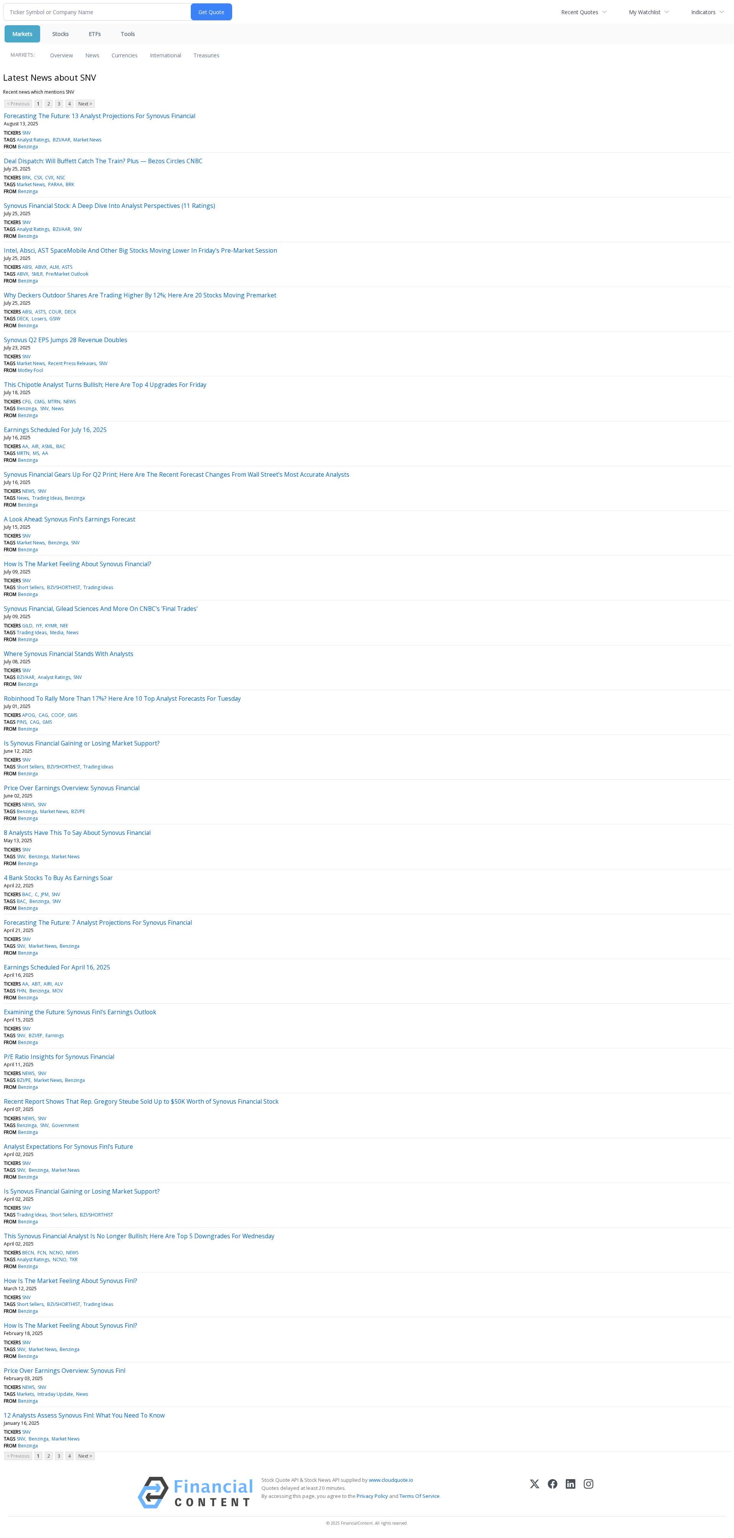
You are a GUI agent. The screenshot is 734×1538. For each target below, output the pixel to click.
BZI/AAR (61, 139)
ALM (54, 267)
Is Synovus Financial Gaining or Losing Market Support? (82, 743)
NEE (64, 625)
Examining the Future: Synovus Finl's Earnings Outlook (80, 1012)
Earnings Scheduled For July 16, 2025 (55, 430)
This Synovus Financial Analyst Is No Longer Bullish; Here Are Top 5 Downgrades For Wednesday (139, 1236)
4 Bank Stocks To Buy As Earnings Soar (58, 878)
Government (65, 1125)
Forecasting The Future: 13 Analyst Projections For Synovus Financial (99, 116)
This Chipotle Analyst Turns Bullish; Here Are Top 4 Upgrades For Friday (105, 384)
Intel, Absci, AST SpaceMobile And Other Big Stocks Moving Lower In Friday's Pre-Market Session (140, 250)
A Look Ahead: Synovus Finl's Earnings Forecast (69, 519)
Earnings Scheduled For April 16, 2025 (57, 967)
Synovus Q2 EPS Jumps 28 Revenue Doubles (65, 340)
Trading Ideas (47, 498)
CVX (49, 177)
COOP (58, 715)
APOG (28, 715)
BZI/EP (35, 1035)
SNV (26, 133)
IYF (39, 625)
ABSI (27, 267)
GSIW (54, 318)
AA (25, 446)
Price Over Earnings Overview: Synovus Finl (64, 1370)
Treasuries (206, 55)
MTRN (54, 401)
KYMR (51, 625)
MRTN (23, 453)
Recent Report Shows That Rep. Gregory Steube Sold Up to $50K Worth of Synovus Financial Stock (141, 1101)
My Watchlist (645, 12)
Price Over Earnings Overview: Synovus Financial (72, 788)
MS (36, 453)
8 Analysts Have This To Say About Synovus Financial (77, 832)
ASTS (67, 267)
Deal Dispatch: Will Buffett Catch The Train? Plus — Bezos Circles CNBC (103, 161)
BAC (60, 446)
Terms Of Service (419, 1496)
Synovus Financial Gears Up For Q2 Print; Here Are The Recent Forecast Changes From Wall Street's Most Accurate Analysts (176, 474)
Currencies (125, 55)
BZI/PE (78, 811)
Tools (128, 33)
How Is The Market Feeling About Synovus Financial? (77, 564)
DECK (70, 312)
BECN (28, 1252)
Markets (22, 33)
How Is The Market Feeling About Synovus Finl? (70, 1281)
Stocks (60, 33)
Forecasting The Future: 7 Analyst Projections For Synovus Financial (98, 922)
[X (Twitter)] (534, 1492)
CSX (38, 177)
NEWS (69, 401)
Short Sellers (30, 587)
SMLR (37, 274)
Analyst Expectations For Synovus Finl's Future (68, 1146)
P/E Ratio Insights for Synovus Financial (59, 1056)
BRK (26, 177)
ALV (59, 984)
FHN (21, 990)
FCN (41, 1252)
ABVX (41, 267)
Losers (39, 318)
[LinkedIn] (570, 1492)
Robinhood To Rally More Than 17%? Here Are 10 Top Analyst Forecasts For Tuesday (122, 698)
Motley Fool (30, 370)
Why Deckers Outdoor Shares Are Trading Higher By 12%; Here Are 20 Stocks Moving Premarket (140, 295)
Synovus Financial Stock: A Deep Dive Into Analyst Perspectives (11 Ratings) (109, 205)
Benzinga (28, 146)
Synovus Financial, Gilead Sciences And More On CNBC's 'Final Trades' (101, 608)
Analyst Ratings (33, 139)
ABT (36, 984)
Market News (87, 139)
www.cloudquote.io (391, 1479)
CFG (26, 401)
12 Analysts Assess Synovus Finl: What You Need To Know (84, 1415)
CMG (39, 401)
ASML (47, 446)
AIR (35, 446)
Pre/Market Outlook (67, 274)
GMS (72, 715)
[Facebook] (552, 1492)
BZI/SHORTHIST (63, 587)
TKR (74, 1259)
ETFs (95, 33)
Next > (85, 104)
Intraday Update (55, 1394)
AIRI (48, 984)
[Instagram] (588, 1492)
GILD (27, 625)
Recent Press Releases (72, 363)
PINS (21, 722)
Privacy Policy (372, 1496)
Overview (61, 55)
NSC (61, 177)
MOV (57, 990)
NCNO (56, 1252)
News (92, 55)
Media (56, 632)
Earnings (54, 1035)
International (165, 55)
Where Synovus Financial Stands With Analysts (68, 654)
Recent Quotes (579, 12)
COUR (55, 312)
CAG (43, 715)
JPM (45, 894)
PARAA (55, 184)
